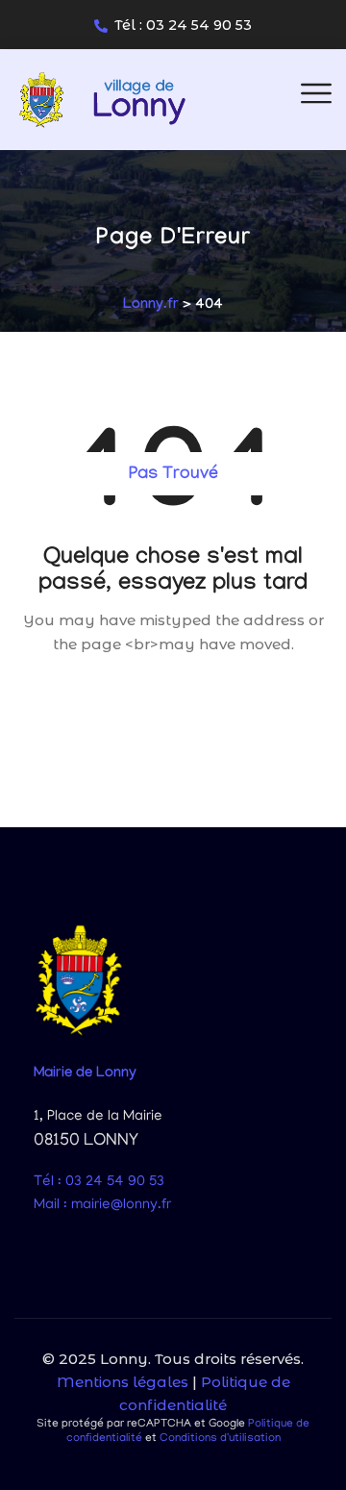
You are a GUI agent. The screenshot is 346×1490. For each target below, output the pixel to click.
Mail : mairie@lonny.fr (102, 1205)
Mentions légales (122, 1382)
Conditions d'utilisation (220, 1438)
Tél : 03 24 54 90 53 (183, 25)
